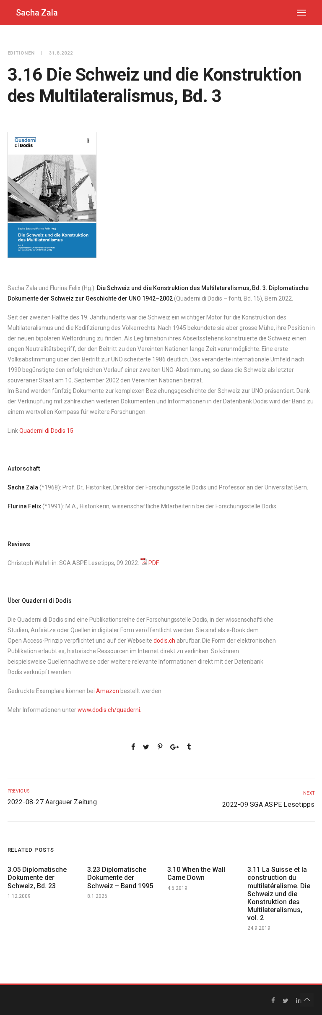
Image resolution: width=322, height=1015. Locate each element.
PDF (153, 563)
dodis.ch (164, 640)
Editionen (21, 53)
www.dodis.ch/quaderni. (109, 709)
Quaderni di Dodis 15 (46, 430)
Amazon (107, 691)
